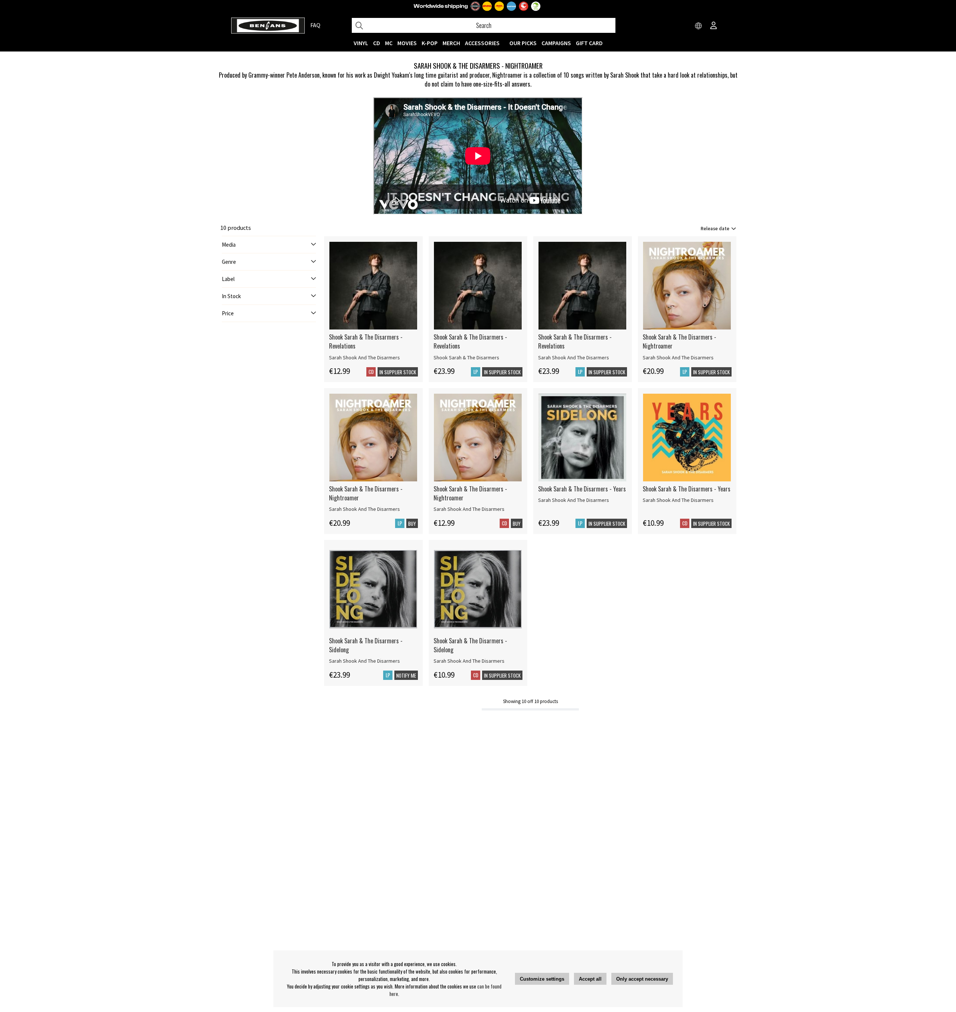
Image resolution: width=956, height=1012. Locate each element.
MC (388, 43)
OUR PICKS (523, 43)
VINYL (361, 43)
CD (376, 43)
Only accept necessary (642, 979)
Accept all (590, 979)
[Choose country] (698, 26)
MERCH (451, 43)
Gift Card (589, 43)
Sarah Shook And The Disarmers (364, 357)
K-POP (430, 43)
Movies (407, 43)
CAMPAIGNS (556, 43)
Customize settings (542, 979)
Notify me (406, 675)
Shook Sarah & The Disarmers (466, 357)
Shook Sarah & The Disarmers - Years (582, 488)
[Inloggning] (713, 26)
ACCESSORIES (482, 43)
